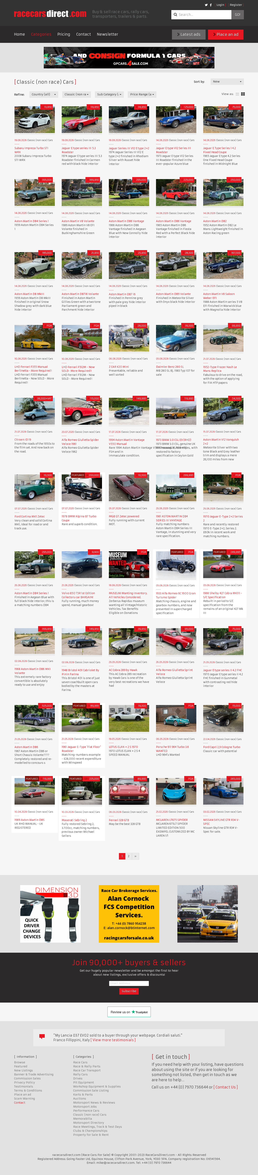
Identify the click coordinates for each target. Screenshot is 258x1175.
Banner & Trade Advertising (33, 1074)
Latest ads (190, 34)
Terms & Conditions (28, 1090)
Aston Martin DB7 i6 (122, 294)
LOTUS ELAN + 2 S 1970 (123, 747)
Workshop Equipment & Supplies (97, 1086)
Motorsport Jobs (85, 1106)
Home (19, 34)
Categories (41, 34)
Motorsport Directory (88, 1122)
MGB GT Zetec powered (124, 516)
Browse (19, 1062)
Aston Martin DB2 (215, 221)
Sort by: (199, 81)
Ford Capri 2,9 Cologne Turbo (221, 747)
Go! (237, 15)
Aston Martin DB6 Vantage (126, 221)
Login (220, 5)
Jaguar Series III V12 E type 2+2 (129, 148)
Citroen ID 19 (23, 439)
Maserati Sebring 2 (74, 820)
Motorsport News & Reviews (94, 1102)
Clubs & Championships (90, 1131)
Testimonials (23, 1086)
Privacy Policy (24, 1082)
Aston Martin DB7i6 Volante (80, 294)
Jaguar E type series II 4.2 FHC (222, 670)
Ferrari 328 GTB (119, 820)
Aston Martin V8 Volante (78, 221)
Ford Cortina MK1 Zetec (30, 516)
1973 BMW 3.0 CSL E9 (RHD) (173, 440)
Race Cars (80, 1062)
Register (236, 5)
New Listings (23, 1070)
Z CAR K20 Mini (119, 367)
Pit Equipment (83, 1082)
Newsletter (107, 34)
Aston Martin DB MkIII (29, 294)
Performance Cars (86, 1110)
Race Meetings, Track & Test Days (97, 1127)
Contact (83, 34)
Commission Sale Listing (91, 1090)
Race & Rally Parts (86, 1066)
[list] (237, 94)
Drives (77, 1078)
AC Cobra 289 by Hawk (123, 670)
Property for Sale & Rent (91, 1135)
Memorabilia (82, 1118)
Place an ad (227, 34)
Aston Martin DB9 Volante (173, 294)
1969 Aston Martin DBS (30, 820)
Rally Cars (80, 1074)
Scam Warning (24, 1098)
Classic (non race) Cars (89, 1114)
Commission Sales (27, 1078)
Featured (20, 1066)
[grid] (243, 94)
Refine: (19, 94)
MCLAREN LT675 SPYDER (172, 820)
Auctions (79, 1098)
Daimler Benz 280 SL (170, 367)
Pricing (63, 34)
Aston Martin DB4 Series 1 (32, 221)
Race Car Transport (87, 1070)
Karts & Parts (83, 1094)
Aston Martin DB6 (26, 747)
